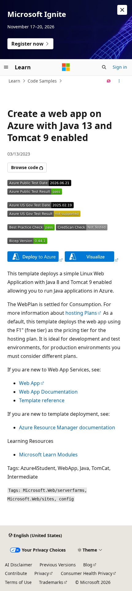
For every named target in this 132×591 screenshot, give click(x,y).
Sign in (120, 67)
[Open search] (104, 67)
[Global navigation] (6, 67)
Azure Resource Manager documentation (67, 427)
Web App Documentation (48, 391)
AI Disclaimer (18, 565)
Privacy (41, 573)
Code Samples (42, 81)
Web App (29, 383)
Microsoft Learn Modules (48, 454)
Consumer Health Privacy (86, 573)
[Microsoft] (66, 67)
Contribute (16, 573)
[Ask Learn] (109, 81)
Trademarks (51, 582)
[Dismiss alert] (122, 10)
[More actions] (119, 81)
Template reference (41, 400)
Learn (14, 81)
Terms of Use (18, 582)
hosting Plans (81, 313)
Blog (87, 565)
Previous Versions (58, 565)
